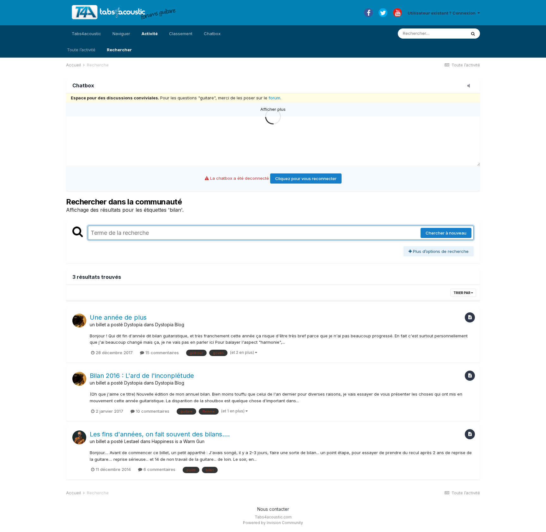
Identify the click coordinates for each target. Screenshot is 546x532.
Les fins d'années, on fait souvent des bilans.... (160, 434)
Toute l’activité (81, 49)
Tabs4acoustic (86, 33)
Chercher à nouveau (446, 232)
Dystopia (133, 324)
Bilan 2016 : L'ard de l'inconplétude (142, 375)
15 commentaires (161, 352)
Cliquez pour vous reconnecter (306, 178)
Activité (150, 33)
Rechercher (119, 49)
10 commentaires (152, 411)
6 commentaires (158, 469)
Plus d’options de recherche (440, 251)
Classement (180, 33)
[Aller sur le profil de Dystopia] (79, 321)
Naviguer (121, 33)
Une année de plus (118, 317)
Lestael (131, 441)
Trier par (462, 293)
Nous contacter (273, 509)
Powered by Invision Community (273, 522)
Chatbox (212, 33)
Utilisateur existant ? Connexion (442, 13)
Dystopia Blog (169, 324)
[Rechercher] (473, 33)
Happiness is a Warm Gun (178, 441)
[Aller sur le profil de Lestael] (79, 437)
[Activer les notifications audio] (470, 86)
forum (274, 97)
